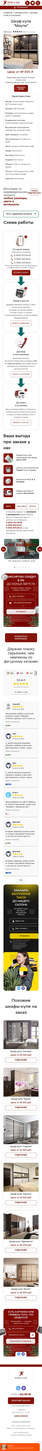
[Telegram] (19, 989)
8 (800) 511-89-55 (22, 255)
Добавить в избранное (21, 1422)
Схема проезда (21, 1416)
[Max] (23, 989)
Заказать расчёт (21, 88)
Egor (14, 763)
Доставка (22, 506)
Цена (8, 506)
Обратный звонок (21, 1401)
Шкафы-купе (21, 13)
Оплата (32, 506)
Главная (8, 13)
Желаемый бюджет (23, 603)
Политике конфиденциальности (19, 619)
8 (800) (21, 1394)
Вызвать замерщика (21, 323)
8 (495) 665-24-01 (22, 259)
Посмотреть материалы (21, 638)
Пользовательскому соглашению (20, 620)
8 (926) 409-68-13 (22, 263)
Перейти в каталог (21, 422)
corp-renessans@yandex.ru (21, 1406)
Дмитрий (16, 851)
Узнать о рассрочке (21, 374)
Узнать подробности (34, 192)
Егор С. (15, 792)
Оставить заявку (21, 272)
